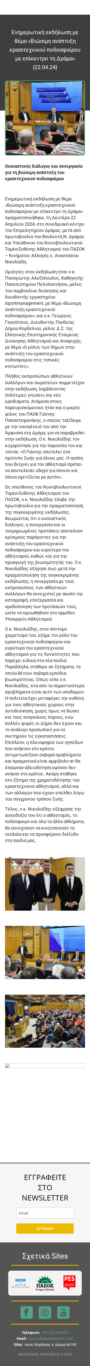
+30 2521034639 (55, 1333)
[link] (20, 1283)
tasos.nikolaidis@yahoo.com (50, 1339)
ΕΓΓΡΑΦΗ (45, 1228)
